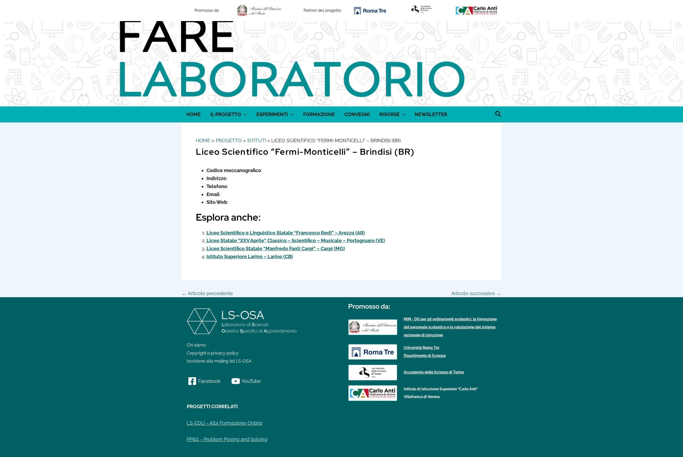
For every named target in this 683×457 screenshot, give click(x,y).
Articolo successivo (476, 293)
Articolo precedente (207, 293)
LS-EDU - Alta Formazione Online (225, 423)
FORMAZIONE (319, 114)
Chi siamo (196, 345)
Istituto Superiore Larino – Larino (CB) (250, 256)
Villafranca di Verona (422, 397)
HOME (193, 114)
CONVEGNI (357, 114)
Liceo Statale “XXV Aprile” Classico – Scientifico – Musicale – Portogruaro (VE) (296, 240)
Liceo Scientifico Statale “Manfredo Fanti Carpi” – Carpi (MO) (276, 248)
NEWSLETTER (431, 114)
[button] (186, 64)
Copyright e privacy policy (213, 353)
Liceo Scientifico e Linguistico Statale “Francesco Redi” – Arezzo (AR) (286, 233)
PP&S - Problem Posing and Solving (227, 439)
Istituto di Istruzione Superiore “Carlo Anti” (441, 389)
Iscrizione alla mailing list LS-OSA (219, 361)
